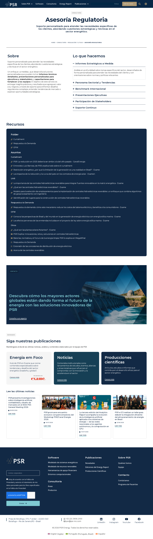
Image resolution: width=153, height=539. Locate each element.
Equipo (121, 467)
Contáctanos (129, 4)
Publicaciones (80, 4)
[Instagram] (114, 519)
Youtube (126, 522)
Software (39, 4)
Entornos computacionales (59, 474)
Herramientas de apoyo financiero (62, 470)
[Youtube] (126, 519)
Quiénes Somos (124, 463)
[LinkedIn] (101, 519)
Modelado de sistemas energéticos (63, 462)
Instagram (113, 522)
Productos (52, 490)
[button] (146, 4)
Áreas (50, 486)
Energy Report (65, 4)
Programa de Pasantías (128, 484)
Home (53, 42)
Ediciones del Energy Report (97, 467)
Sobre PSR (26, 4)
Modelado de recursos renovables (62, 466)
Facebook (139, 522)
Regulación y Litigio (75, 42)
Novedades (90, 463)
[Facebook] (139, 519)
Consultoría (51, 4)
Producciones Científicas (95, 471)
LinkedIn (101, 522)
